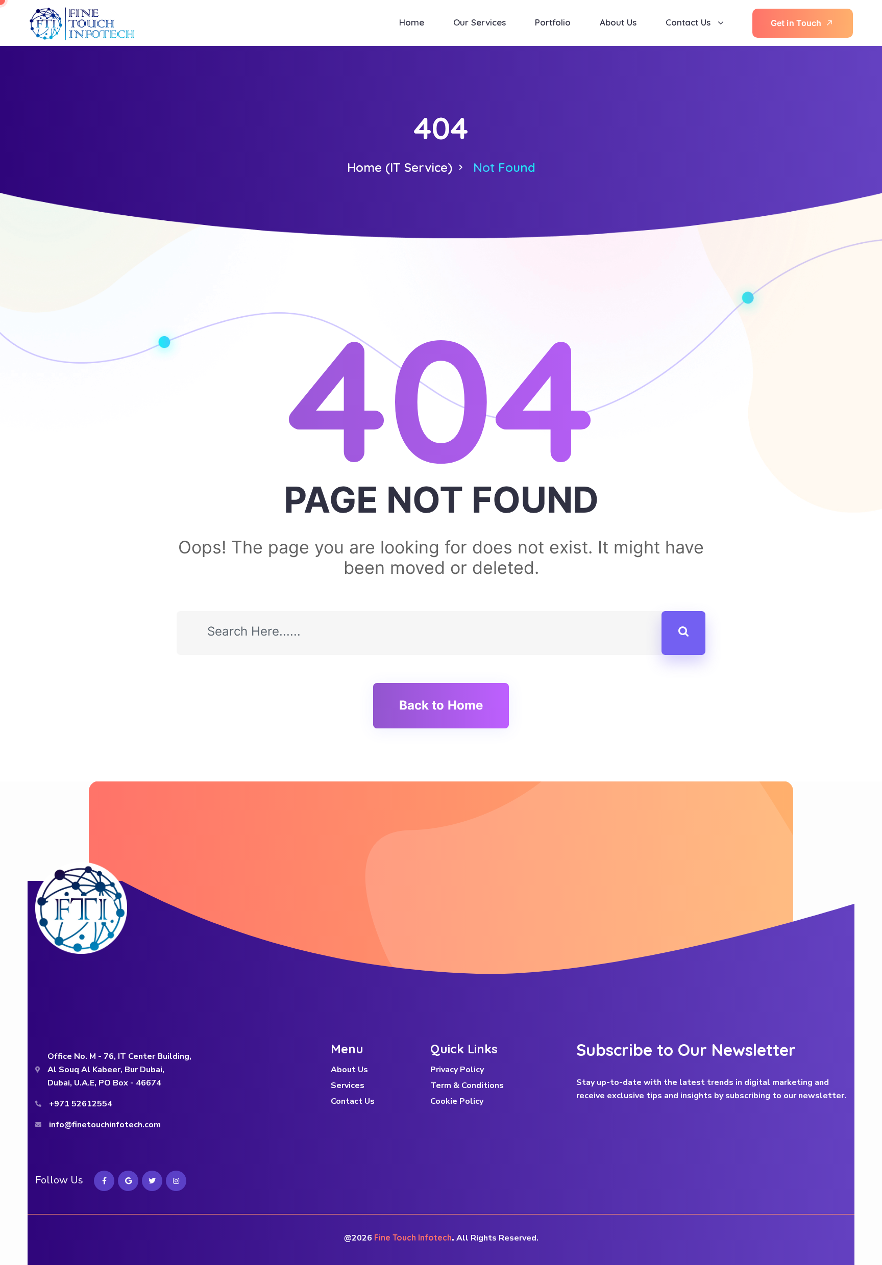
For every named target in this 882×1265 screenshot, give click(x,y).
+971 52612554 (80, 1103)
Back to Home (441, 705)
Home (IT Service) (399, 167)
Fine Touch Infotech (413, 1237)
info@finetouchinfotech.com (105, 1124)
